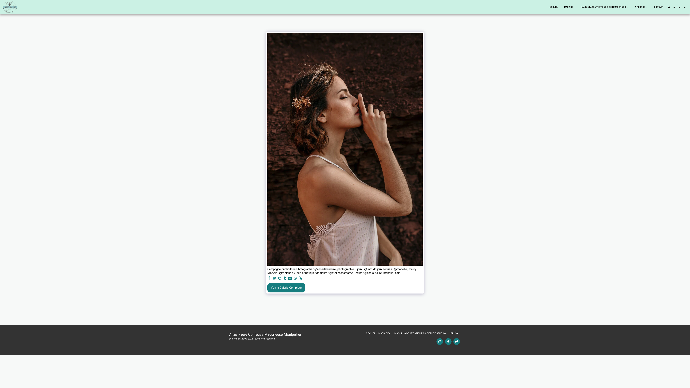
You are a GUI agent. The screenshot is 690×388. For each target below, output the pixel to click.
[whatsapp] (295, 278)
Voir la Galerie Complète (286, 287)
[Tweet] (274, 278)
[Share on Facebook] (269, 278)
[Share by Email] (290, 278)
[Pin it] (280, 278)
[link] (300, 278)
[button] (569, 7)
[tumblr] (285, 278)
